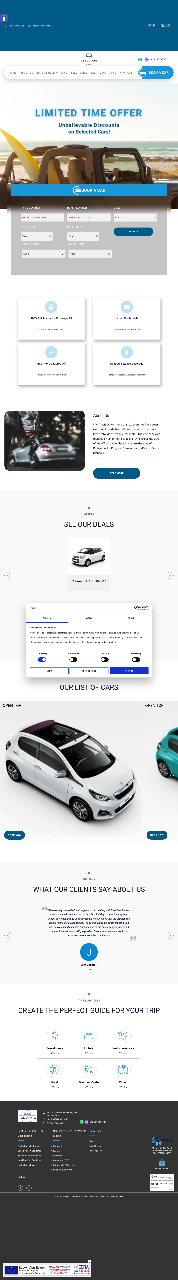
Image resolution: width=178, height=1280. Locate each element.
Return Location (77, 207)
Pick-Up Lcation (30, 207)
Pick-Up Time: (30, 243)
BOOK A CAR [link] (159, 73)
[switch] (73, 659)
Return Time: (76, 243)
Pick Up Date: (29, 226)
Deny (49, 670)
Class (117, 207)
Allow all (129, 670)
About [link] (131, 618)
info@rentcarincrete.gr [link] (57, 1119)
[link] (4, 18)
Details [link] (89, 618)
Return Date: (75, 226)
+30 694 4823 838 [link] (55, 1123)
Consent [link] (47, 618)
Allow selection (89, 670)
